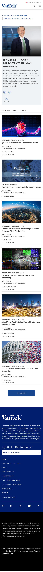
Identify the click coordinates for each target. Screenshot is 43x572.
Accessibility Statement (12, 484)
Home (4, 459)
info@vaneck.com (8, 536)
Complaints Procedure (11, 463)
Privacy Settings (8, 497)
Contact (5, 467)
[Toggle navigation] (39, 6)
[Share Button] (35, 6)
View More (21, 393)
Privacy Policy (8, 476)
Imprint (5, 493)
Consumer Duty (8, 472)
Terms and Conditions (11, 480)
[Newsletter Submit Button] (39, 452)
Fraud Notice (7, 489)
